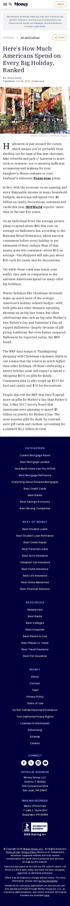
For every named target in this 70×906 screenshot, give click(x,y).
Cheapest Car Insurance (35, 562)
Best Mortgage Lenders (35, 462)
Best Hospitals (35, 629)
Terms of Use (35, 703)
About (35, 676)
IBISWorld (34, 207)
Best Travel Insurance (35, 649)
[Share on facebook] (24, 763)
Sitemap (35, 736)
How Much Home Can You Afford (35, 468)
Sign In (60, 4)
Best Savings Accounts (35, 501)
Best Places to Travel (35, 643)
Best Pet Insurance (35, 656)
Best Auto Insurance (35, 555)
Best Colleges (35, 623)
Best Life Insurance (35, 575)
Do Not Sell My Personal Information (35, 710)
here (46, 895)
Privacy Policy (35, 696)
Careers (35, 743)
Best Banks (35, 495)
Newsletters (35, 609)
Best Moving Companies (35, 508)
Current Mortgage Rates (35, 455)
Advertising (35, 730)
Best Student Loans (35, 529)
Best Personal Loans (35, 549)
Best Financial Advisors (35, 589)
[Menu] (5, 4)
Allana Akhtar (14, 78)
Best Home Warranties (35, 582)
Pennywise (42, 178)
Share (61, 37)
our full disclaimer (48, 881)
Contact (35, 683)
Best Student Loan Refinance (35, 535)
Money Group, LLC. (33, 849)
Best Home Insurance (35, 569)
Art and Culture (30, 37)
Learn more (39, 26)
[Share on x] (31, 763)
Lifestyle (8, 37)
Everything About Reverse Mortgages (35, 482)
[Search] (10, 4)
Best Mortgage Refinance (35, 475)
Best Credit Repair (35, 542)
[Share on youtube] (45, 763)
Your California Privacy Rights (35, 716)
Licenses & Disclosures (35, 723)
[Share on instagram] (38, 763)
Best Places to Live (35, 636)
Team (35, 690)
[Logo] (21, 4)
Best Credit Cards (35, 488)
